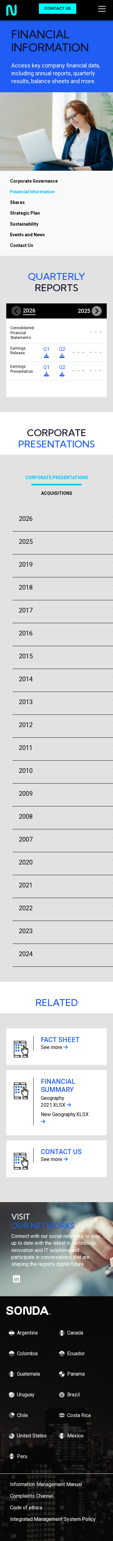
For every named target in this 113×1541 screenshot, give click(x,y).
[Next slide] (97, 311)
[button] (29, 310)
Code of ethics (26, 1508)
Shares (17, 202)
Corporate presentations (56, 477)
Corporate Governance (34, 181)
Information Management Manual (46, 1484)
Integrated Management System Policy (53, 1519)
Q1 (46, 368)
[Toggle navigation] (103, 9)
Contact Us (57, 8)
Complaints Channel (31, 1496)
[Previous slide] (16, 311)
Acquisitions (56, 493)
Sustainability (24, 224)
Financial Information (32, 191)
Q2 (62, 368)
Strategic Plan (25, 213)
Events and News (27, 234)
